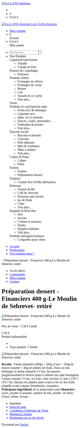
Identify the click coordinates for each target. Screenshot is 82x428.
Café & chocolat (28, 193)
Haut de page (18, 407)
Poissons (23, 74)
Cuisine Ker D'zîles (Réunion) (37, 182)
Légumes (15, 60)
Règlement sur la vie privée (27, 417)
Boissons (15, 185)
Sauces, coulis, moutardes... (35, 121)
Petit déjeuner (26, 142)
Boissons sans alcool (30, 196)
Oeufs (13, 103)
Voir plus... (24, 99)
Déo (20, 214)
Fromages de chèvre (30, 81)
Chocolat (23, 139)
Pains (21, 164)
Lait (20, 92)
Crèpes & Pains (19, 157)
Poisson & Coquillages (24, 70)
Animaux (38, 236)
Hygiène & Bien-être (23, 211)
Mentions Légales (21, 414)
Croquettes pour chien (31, 239)
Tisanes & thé (26, 189)
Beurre (22, 88)
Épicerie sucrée (19, 131)
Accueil (14, 246)
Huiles (22, 225)
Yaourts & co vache (30, 95)
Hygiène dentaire (28, 228)
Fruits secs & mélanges (32, 110)
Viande (32, 60)
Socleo (24, 424)
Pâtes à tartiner (27, 149)
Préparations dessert (30, 175)
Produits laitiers (19, 77)
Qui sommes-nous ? (22, 253)
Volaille (22, 63)
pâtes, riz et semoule (30, 117)
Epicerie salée (38, 106)
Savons (22, 218)
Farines (14, 167)
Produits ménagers (21, 236)
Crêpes (22, 160)
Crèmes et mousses (29, 221)
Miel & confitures (29, 146)
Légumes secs (26, 113)
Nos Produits (18, 56)
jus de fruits (25, 200)
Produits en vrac (20, 106)
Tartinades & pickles (30, 124)
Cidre (21, 203)
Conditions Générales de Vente (29, 410)
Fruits (24, 60)
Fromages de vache (30, 85)
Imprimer (15, 403)
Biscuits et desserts (29, 135)
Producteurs (17, 250)
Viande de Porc (27, 67)
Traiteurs (15, 178)
